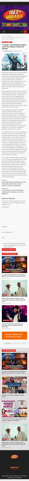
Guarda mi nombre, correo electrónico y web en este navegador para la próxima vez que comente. (14, 245)
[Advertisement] (14, 24)
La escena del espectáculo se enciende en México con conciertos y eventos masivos (14, 264)
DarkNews (10, 477)
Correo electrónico (7, 232)
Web (3, 238)
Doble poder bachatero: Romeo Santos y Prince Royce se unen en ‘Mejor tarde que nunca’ (14, 288)
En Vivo (25, 32)
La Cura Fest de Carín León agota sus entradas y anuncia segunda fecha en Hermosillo (14, 313)
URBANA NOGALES (8, 51)
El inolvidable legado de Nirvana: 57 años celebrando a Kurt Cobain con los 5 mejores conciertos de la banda (14, 183)
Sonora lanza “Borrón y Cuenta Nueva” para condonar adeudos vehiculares (14, 408)
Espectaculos (5, 42)
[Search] (21, 31)
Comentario (5, 207)
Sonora (4, 391)
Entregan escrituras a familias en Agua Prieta (14, 385)
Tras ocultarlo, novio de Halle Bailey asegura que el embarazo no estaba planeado (12, 191)
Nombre (5, 226)
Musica (10, 42)
